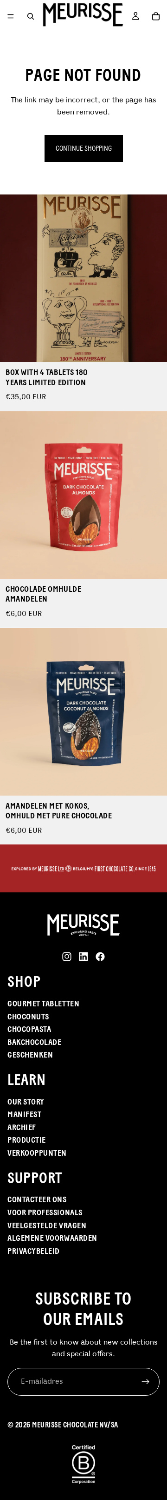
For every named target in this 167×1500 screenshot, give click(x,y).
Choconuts (28, 1016)
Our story (26, 1102)
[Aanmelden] (145, 1382)
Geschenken (30, 1055)
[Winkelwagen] (156, 16)
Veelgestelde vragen (46, 1225)
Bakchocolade (34, 1042)
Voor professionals (45, 1212)
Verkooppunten (37, 1153)
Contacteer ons (37, 1199)
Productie (26, 1140)
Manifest (24, 1114)
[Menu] (10, 16)
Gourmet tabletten (43, 1003)
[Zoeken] (30, 16)
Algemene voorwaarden (52, 1238)
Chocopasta (29, 1029)
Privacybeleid (33, 1251)
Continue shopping (84, 148)
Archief (21, 1127)
